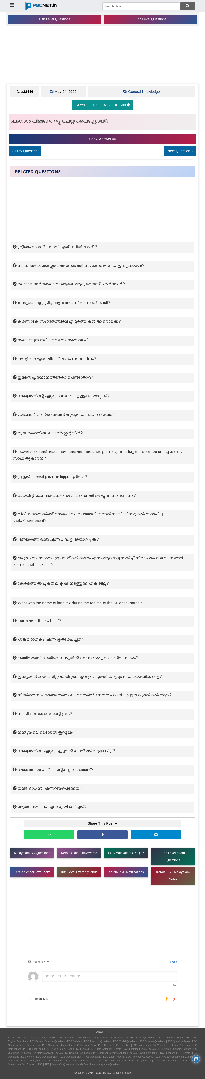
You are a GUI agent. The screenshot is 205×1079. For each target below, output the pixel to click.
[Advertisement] (102, 55)
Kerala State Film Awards (79, 853)
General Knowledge (144, 92)
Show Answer (100, 139)
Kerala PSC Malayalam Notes (173, 875)
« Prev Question (25, 151)
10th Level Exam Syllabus (78, 872)
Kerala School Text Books (32, 872)
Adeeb (127, 1072)
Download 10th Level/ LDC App (101, 105)
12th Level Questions (54, 19)
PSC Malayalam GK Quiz (126, 853)
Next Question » (180, 151)
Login (173, 961)
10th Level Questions (150, 19)
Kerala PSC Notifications (126, 872)
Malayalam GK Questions (32, 853)
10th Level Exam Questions (173, 856)
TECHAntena (114, 1072)
